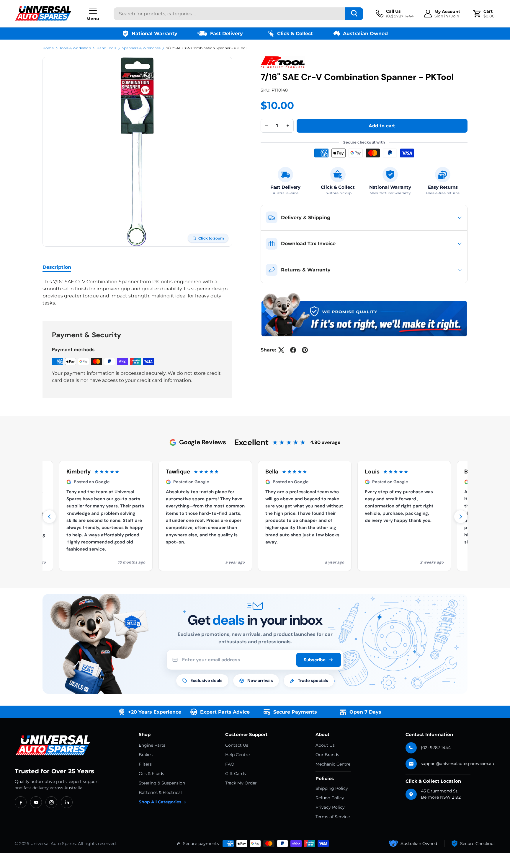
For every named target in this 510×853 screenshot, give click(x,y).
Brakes (146, 754)
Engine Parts (152, 745)
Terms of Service (333, 816)
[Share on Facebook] (293, 350)
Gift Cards (235, 773)
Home (48, 48)
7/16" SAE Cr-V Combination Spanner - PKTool (206, 48)
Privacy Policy (330, 807)
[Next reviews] (461, 516)
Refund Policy (330, 797)
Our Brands (327, 754)
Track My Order (241, 783)
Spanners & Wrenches (141, 48)
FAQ (229, 764)
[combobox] (238, 13)
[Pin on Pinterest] (305, 350)
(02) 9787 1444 (436, 747)
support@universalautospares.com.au (457, 763)
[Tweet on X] (281, 350)
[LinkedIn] (67, 802)
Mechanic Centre (333, 764)
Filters (145, 764)
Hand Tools (106, 48)
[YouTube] (36, 802)
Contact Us (236, 745)
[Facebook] (21, 802)
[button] (484, 13)
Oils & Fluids (151, 773)
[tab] (56, 267)
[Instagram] (51, 802)
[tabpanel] (137, 292)
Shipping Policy (332, 788)
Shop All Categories (160, 802)
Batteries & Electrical (160, 792)
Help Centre (237, 754)
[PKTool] (283, 62)
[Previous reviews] (49, 516)
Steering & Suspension (162, 783)
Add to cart (382, 125)
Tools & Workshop (75, 48)
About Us (325, 745)
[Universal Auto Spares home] (54, 745)
